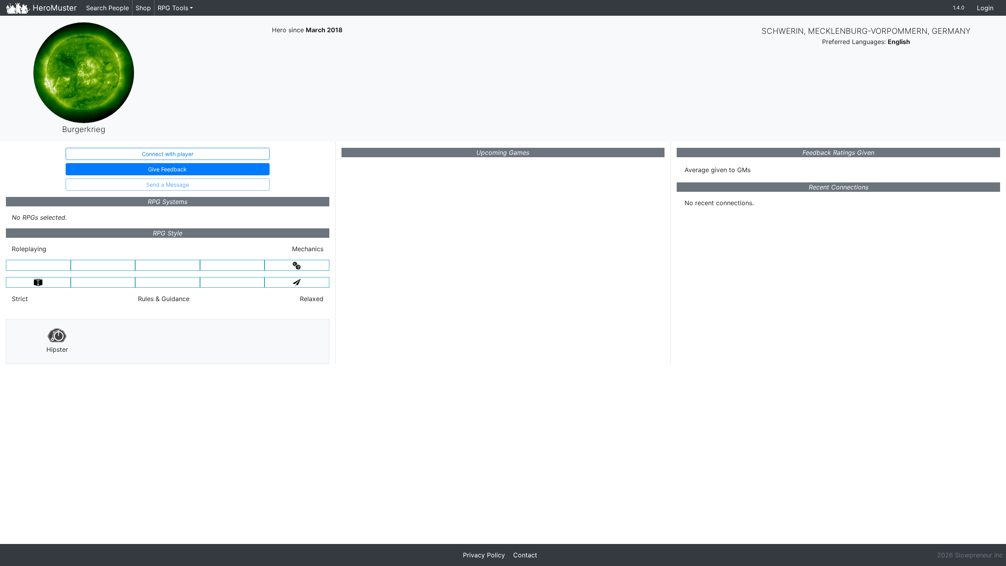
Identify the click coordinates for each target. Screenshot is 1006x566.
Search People (107, 8)
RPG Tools (173, 8)
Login (985, 8)
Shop (143, 8)
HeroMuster (53, 8)
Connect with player (167, 154)
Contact (525, 555)
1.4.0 (958, 8)
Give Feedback (167, 169)
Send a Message (167, 184)
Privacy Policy (484, 555)
